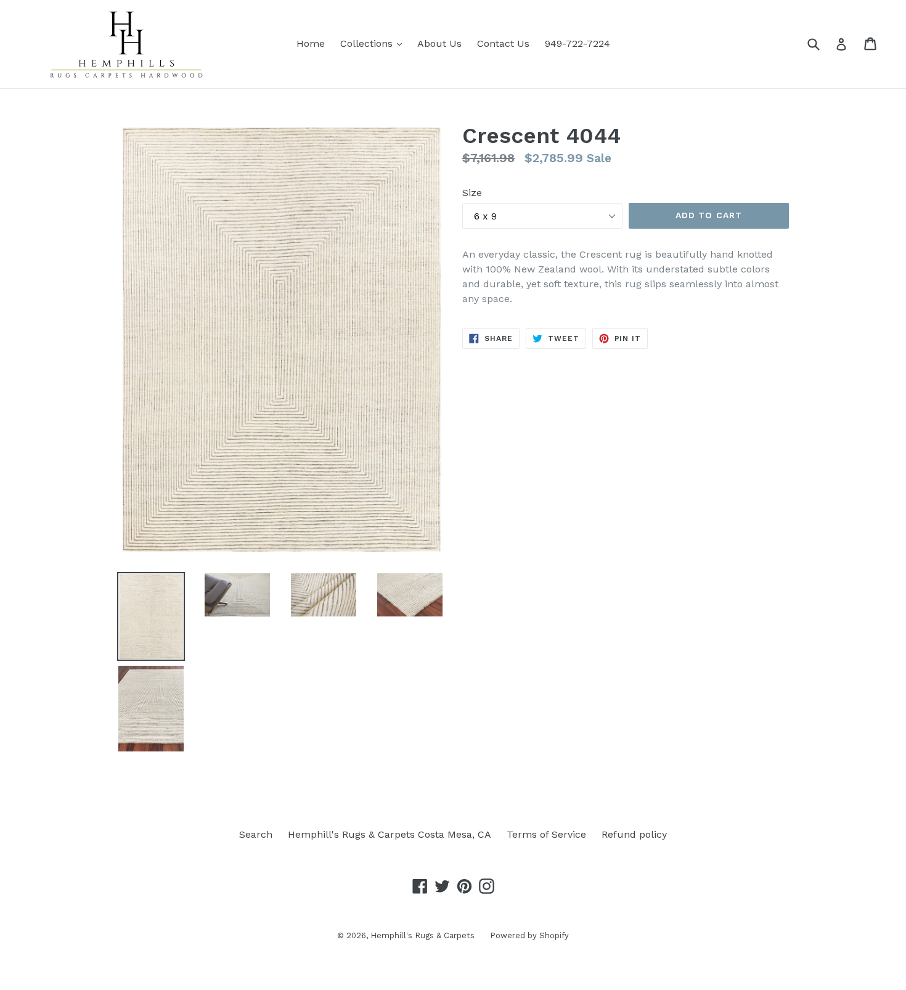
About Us (439, 43)
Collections (374, 43)
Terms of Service (546, 834)
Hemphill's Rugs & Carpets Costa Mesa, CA (389, 834)
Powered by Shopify (529, 935)
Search (255, 834)
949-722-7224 (577, 43)
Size (472, 192)
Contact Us (503, 43)
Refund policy (634, 834)
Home (310, 43)
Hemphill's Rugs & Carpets (422, 935)
